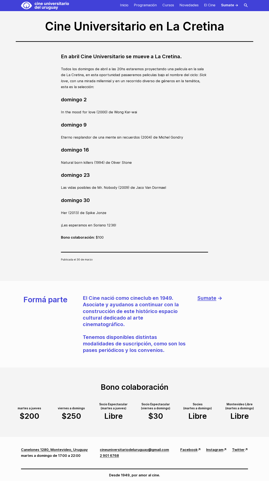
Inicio (124, 5)
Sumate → (229, 5)
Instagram (214, 450)
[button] (246, 5)
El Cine (209, 5)
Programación (145, 5)
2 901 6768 (109, 455)
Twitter (238, 450)
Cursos (168, 5)
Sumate (206, 298)
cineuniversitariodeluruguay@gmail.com (134, 450)
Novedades (189, 5)
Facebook (189, 450)
